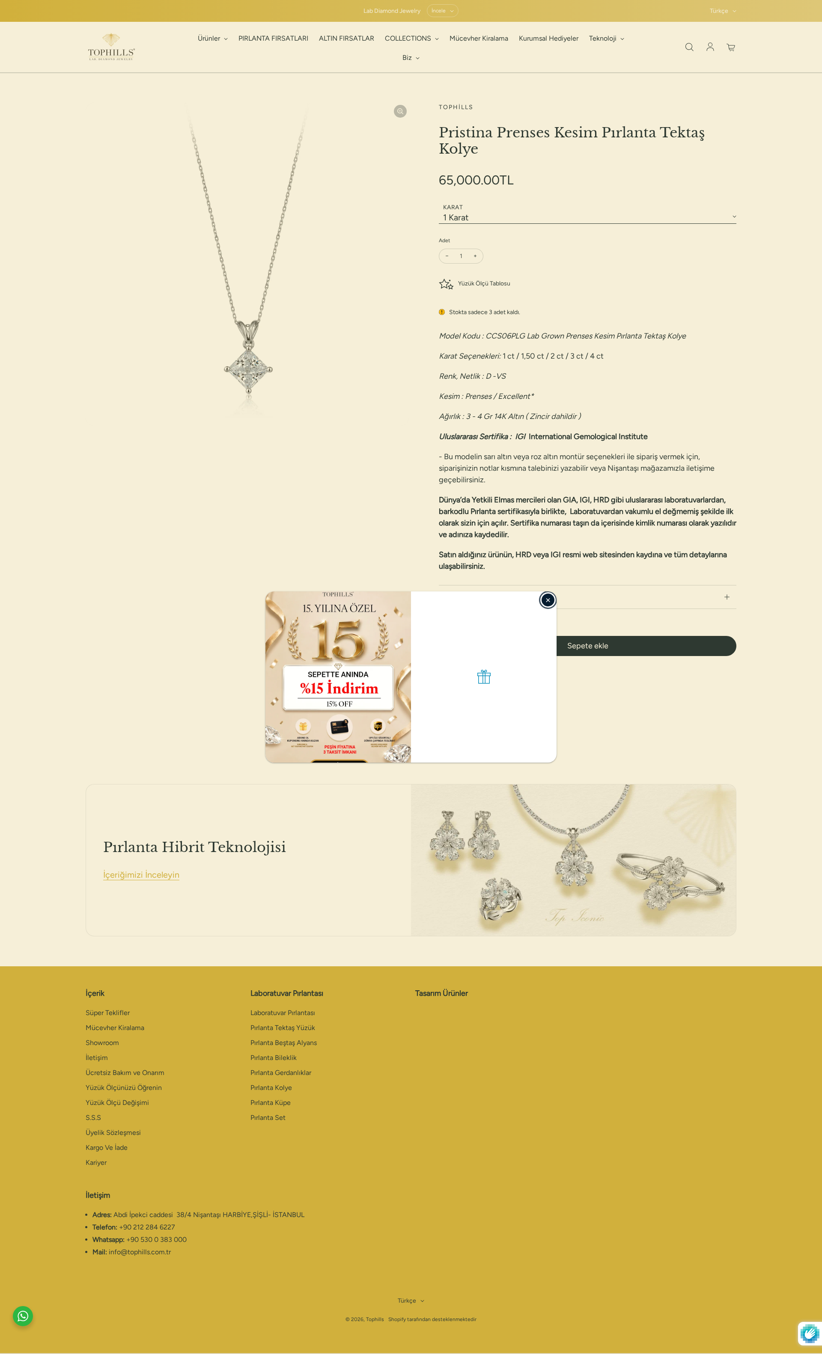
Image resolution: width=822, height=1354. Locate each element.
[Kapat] (548, 600)
